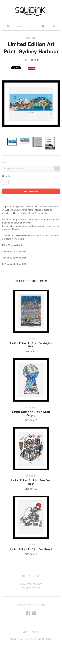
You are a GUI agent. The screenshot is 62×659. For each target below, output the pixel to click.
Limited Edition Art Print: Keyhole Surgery (31, 413)
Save (33, 68)
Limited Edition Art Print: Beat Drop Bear (31, 482)
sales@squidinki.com (31, 587)
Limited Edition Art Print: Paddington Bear (31, 344)
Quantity (6, 176)
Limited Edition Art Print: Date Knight (31, 549)
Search (26, 631)
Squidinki (31, 338)
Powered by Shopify (43, 638)
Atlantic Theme (16, 638)
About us (35, 631)
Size (4, 162)
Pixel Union (29, 638)
